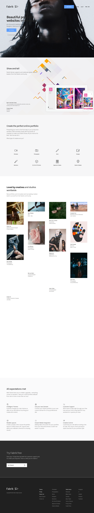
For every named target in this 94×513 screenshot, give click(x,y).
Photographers (55, 491)
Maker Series (68, 494)
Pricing (40, 491)
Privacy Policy (68, 503)
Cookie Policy (68, 506)
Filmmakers (54, 489)
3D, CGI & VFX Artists (56, 501)
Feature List (41, 494)
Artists (53, 494)
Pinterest (80, 496)
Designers (54, 496)
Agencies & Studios (56, 503)
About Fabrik (68, 499)
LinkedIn (80, 494)
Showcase (68, 491)
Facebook (81, 499)
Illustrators (54, 499)
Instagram (81, 489)
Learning (67, 496)
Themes (41, 489)
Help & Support (42, 496)
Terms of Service (69, 501)
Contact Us (41, 499)
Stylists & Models (55, 506)
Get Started (69, 6)
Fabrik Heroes (68, 489)
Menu (86, 6)
